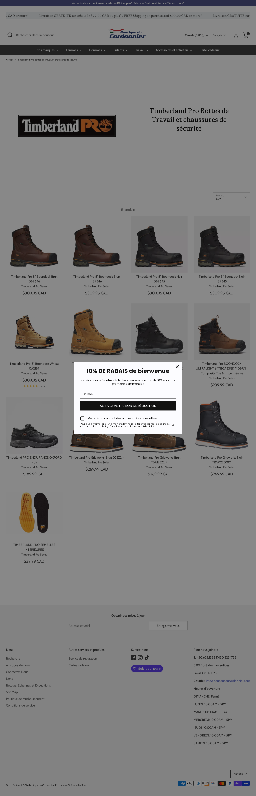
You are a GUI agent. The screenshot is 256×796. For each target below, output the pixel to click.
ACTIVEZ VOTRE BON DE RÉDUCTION (128, 405)
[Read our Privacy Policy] (173, 424)
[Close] (177, 367)
